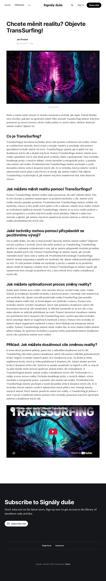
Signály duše (53, 5)
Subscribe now (18, 523)
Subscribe (94, 5)
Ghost (67, 564)
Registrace (46, 545)
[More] (29, 5)
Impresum (59, 545)
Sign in (80, 5)
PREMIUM (19, 5)
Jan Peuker (22, 39)
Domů (7, 5)
